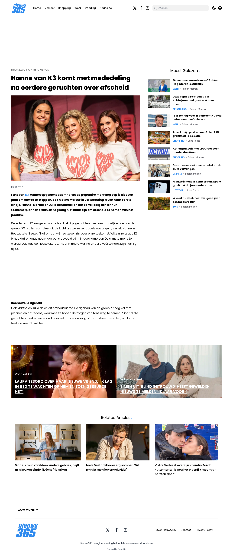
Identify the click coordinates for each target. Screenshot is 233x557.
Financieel (106, 8)
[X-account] (135, 8)
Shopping (64, 8)
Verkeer (50, 8)
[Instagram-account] (147, 8)
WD (20, 186)
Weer (77, 8)
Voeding (90, 8)
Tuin (175, 206)
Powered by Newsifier (116, 549)
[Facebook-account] (141, 8)
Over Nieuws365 (166, 530)
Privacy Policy (204, 530)
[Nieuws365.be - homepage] (19, 8)
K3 (27, 195)
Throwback (40, 69)
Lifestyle (178, 190)
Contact (186, 530)
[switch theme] (214, 8)
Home (37, 8)
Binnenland (180, 109)
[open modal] (220, 8)
